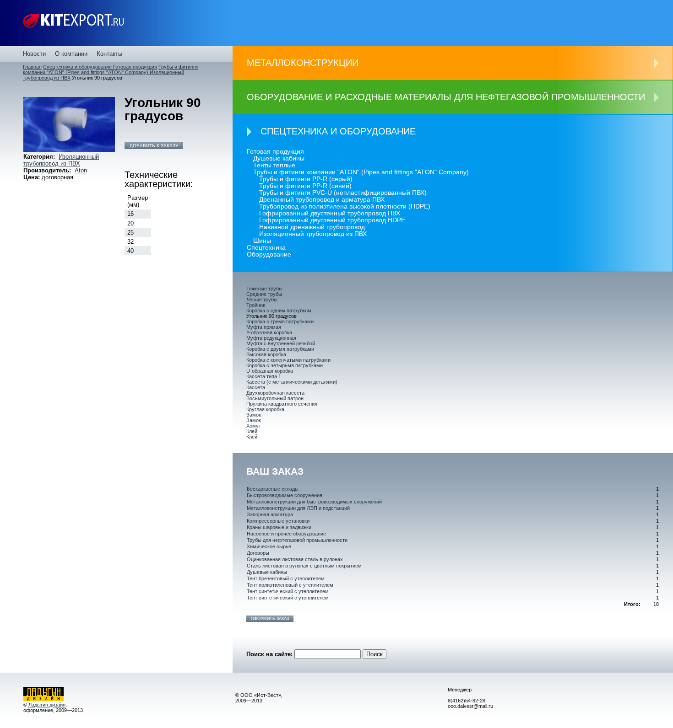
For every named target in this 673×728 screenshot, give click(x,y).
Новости (34, 53)
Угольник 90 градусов (271, 316)
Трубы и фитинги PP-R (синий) (305, 185)
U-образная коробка (269, 371)
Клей (251, 431)
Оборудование (269, 254)
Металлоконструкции (302, 63)
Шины (262, 240)
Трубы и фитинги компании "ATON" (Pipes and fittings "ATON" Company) (110, 69)
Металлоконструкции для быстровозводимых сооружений (314, 501)
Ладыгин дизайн (46, 704)
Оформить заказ (270, 618)
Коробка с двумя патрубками (280, 349)
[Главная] (73, 23)
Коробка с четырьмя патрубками (284, 365)
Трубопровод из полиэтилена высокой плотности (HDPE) (344, 206)
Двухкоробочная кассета (275, 393)
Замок (253, 415)
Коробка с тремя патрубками (280, 321)
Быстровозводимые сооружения (284, 495)
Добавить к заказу (154, 145)
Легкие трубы (261, 299)
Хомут (253, 425)
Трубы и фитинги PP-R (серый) (306, 179)
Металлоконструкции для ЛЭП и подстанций (298, 508)
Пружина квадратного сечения (281, 404)
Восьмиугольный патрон (275, 398)
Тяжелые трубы (264, 288)
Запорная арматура (270, 514)
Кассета (255, 387)
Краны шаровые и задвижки (279, 527)
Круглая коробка (265, 409)
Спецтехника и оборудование (78, 67)
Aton (81, 170)
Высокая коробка (266, 354)
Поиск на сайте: (270, 654)
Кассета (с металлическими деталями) (291, 382)
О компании (71, 53)
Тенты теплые (274, 165)
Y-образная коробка (269, 332)
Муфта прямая (263, 327)
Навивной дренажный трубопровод (312, 227)
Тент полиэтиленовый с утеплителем (290, 585)
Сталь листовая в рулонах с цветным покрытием (304, 565)
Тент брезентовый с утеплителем (286, 578)
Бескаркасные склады (273, 489)
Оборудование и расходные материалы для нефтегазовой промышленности (446, 97)
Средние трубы (264, 294)
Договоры (258, 553)
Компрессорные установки (278, 521)
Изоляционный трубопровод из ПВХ (61, 160)
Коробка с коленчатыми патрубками (288, 360)
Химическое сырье (269, 546)
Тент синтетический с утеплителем (288, 591)
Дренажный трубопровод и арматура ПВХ (322, 199)
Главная (32, 67)
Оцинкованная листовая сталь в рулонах (295, 559)
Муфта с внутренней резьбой (280, 343)
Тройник (255, 305)
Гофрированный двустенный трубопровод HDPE (332, 220)
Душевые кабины (278, 158)
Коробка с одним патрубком (278, 310)
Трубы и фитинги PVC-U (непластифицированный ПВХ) (343, 192)
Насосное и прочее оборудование (286, 533)
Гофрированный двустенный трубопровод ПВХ (329, 213)
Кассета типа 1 (263, 376)
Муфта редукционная (271, 338)
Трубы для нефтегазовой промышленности (297, 540)
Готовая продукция (135, 67)
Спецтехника (266, 247)
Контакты (109, 53)
